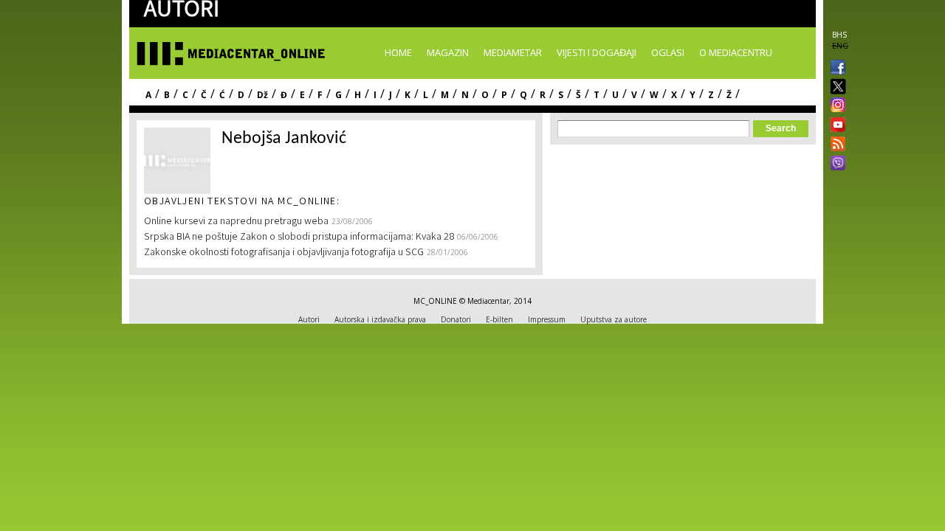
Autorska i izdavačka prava (380, 319)
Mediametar (513, 52)
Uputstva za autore (613, 319)
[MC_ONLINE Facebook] (835, 68)
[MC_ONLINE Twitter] (835, 87)
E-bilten (499, 319)
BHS (839, 35)
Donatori (456, 319)
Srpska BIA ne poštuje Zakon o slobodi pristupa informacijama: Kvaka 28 (299, 237)
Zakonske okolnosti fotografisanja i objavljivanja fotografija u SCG (284, 253)
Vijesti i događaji (596, 52)
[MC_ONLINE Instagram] (835, 106)
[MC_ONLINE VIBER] (835, 164)
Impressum (547, 319)
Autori (309, 319)
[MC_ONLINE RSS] (835, 145)
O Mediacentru (735, 52)
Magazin (448, 52)
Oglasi (667, 52)
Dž (262, 94)
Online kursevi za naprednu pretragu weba (236, 222)
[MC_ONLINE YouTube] (835, 124)
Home (398, 52)
